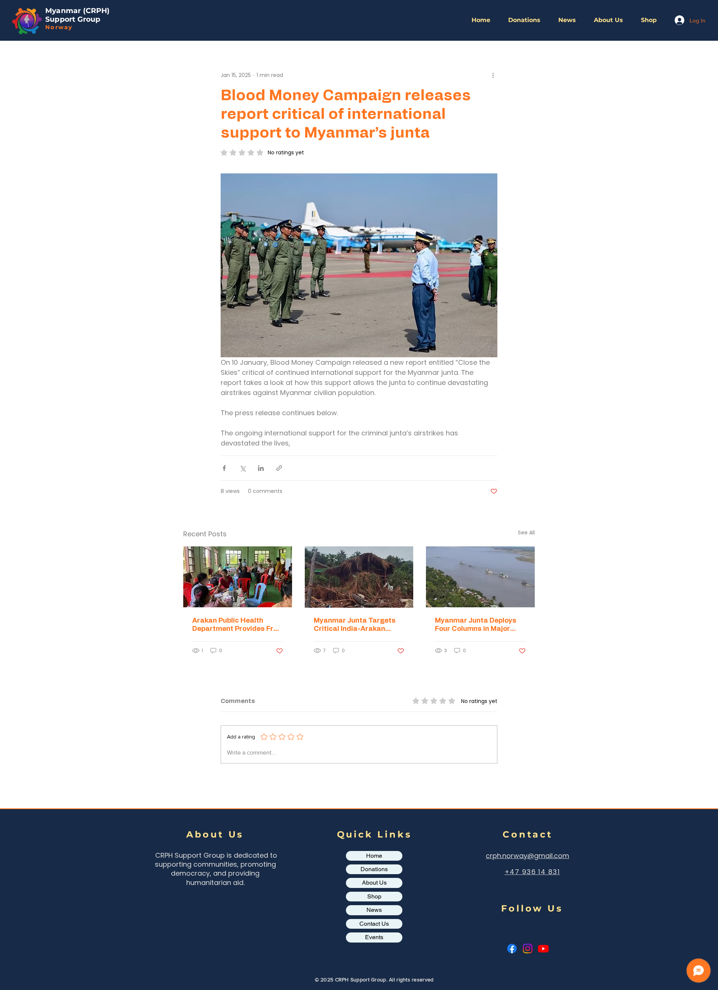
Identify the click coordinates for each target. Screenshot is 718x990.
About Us (374, 882)
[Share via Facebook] (224, 468)
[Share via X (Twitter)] (242, 468)
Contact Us (374, 923)
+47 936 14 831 (532, 871)
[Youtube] (543, 948)
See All (526, 532)
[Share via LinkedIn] (260, 468)
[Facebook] (512, 948)
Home (374, 855)
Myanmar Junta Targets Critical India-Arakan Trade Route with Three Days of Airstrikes (355, 625)
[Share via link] (279, 468)
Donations (374, 869)
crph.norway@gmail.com (527, 855)
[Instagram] (527, 948)
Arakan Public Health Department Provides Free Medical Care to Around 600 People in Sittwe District (237, 625)
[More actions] (492, 75)
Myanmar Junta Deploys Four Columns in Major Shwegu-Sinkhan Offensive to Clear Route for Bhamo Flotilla (476, 625)
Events (374, 937)
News (374, 909)
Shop (374, 896)
